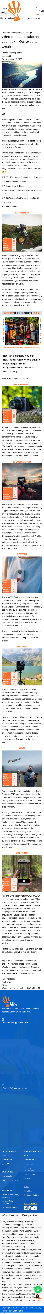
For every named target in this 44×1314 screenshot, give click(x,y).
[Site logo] (21, 11)
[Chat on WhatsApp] (38, 1289)
